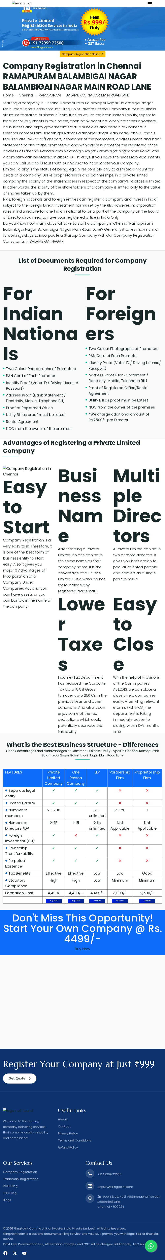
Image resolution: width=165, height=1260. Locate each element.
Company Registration (23, 540)
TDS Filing (9, 1193)
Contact (64, 1126)
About (62, 1119)
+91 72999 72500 (109, 1174)
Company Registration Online (81, 54)
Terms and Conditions (74, 1140)
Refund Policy (68, 1147)
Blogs (7, 1200)
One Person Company (76, 778)
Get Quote (17, 1078)
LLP (97, 772)
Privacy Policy (68, 1133)
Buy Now (53, 900)
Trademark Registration (20, 1179)
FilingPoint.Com (25, 1228)
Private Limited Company (54, 778)
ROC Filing (10, 1186)
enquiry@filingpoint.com (115, 1187)
